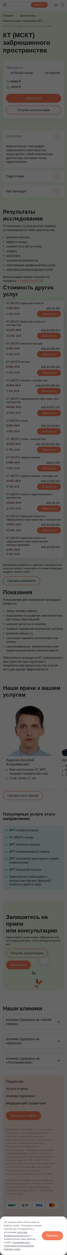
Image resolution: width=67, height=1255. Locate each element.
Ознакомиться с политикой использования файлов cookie (19, 1246)
